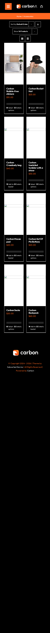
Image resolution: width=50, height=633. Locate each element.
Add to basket (10, 185)
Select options (11, 109)
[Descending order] (38, 24)
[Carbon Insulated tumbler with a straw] (36, 137)
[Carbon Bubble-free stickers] (13, 64)
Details (18, 108)
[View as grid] (22, 38)
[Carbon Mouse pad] (13, 214)
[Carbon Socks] (13, 285)
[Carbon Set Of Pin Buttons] (36, 214)
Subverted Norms (15, 367)
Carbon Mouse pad (13, 240)
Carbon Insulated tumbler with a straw (36, 166)
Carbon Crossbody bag (13, 164)
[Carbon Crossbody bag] (13, 137)
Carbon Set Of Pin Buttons (36, 240)
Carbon (30, 370)
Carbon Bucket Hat (36, 90)
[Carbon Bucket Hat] (36, 64)
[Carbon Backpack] (36, 285)
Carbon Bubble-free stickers (12, 91)
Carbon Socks (13, 310)
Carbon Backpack (34, 311)
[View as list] (28, 38)
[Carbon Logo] (25, 5)
